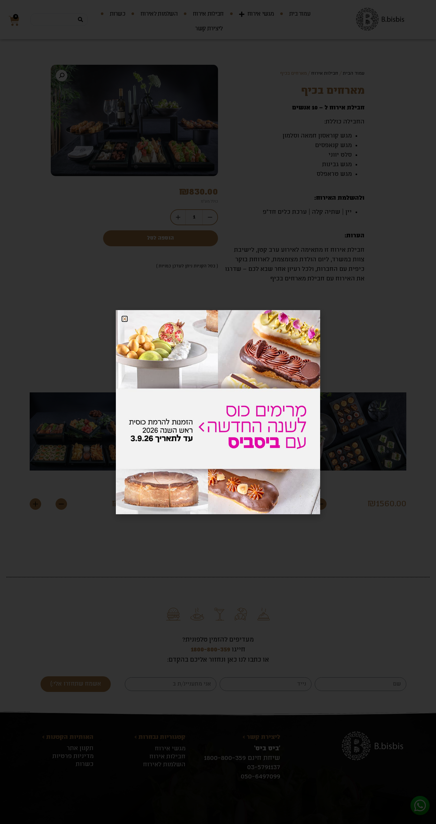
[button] (124, 318)
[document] (218, 412)
